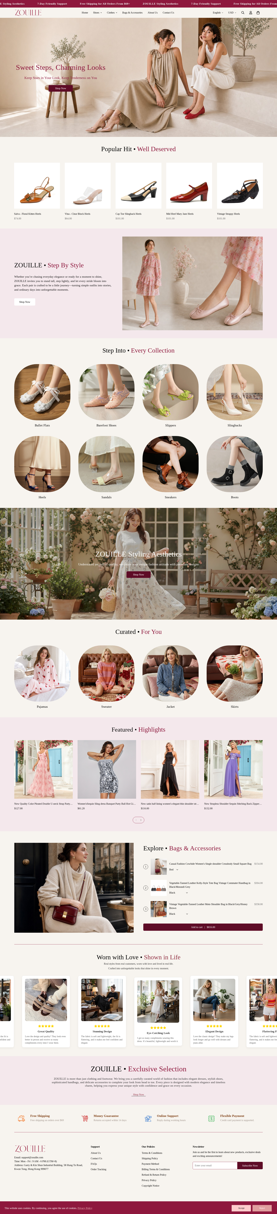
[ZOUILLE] (28, 12)
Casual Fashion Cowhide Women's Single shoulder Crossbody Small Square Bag (210, 863)
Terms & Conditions (152, 1153)
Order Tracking (98, 1169)
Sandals (106, 497)
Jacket (171, 706)
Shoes (96, 12)
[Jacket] (171, 673)
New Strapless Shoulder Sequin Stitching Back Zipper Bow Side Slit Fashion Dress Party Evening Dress (231, 804)
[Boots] (235, 464)
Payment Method (150, 1163)
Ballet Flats (42, 425)
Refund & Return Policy (154, 1174)
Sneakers (170, 497)
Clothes (111, 12)
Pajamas (42, 706)
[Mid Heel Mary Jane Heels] (189, 186)
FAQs (94, 1163)
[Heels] (42, 464)
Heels (42, 497)
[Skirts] (235, 673)
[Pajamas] (42, 673)
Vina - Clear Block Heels (77, 213)
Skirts (235, 706)
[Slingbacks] (235, 392)
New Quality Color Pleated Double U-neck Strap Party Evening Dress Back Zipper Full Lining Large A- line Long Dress (42, 804)
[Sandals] (106, 464)
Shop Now (24, 302)
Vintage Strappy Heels (228, 213)
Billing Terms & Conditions (156, 1169)
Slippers (170, 425)
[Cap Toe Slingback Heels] (138, 186)
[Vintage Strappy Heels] (240, 186)
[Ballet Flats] (42, 392)
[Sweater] (106, 673)
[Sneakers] (171, 464)
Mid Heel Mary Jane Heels (179, 213)
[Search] (243, 12)
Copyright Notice (150, 1185)
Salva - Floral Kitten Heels (27, 213)
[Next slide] (140, 820)
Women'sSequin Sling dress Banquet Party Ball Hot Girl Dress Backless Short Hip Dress (106, 804)
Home (85, 12)
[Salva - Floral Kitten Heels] (37, 186)
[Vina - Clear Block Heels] (88, 186)
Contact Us (168, 12)
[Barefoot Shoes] (106, 392)
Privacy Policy (149, 1180)
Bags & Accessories (132, 12)
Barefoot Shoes (106, 425)
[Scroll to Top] (270, 1196)
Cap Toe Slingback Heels (128, 213)
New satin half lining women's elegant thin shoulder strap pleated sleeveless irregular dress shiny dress (170, 804)
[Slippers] (171, 392)
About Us (153, 12)
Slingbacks (235, 425)
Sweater (106, 706)
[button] (258, 12)
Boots (235, 497)
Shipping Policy (150, 1158)
